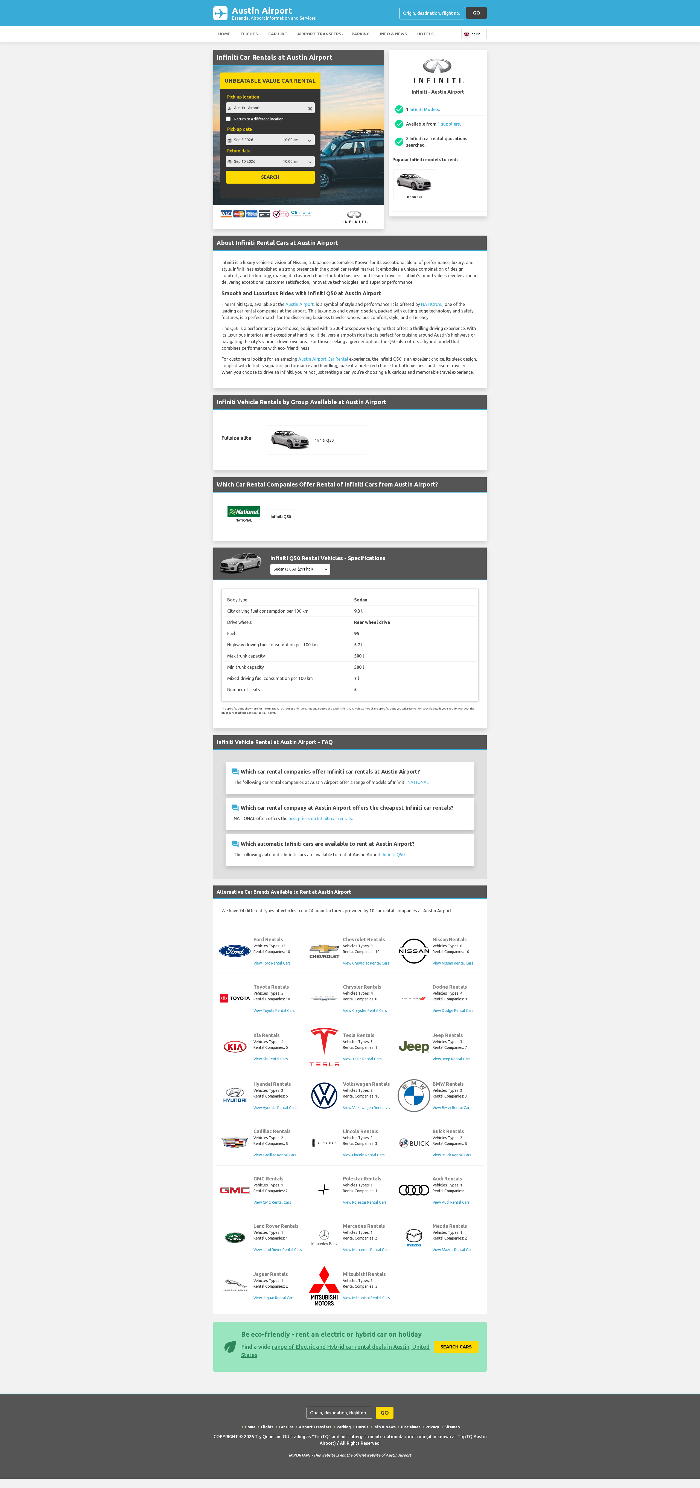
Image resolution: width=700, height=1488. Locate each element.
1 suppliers (449, 123)
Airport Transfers (319, 33)
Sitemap (452, 1427)
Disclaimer (410, 1427)
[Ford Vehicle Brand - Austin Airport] (234, 951)
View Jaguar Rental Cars (273, 1298)
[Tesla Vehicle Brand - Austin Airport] (324, 1047)
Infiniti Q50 (394, 854)
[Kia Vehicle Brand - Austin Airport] (234, 1047)
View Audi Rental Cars (451, 1202)
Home (224, 33)
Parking (361, 33)
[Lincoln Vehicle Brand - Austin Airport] (324, 1143)
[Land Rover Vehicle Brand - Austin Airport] (234, 1237)
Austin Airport (274, 13)
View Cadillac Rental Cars (274, 1155)
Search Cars (456, 1346)
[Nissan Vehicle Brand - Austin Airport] (414, 951)
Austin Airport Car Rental (323, 359)
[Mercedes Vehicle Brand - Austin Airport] (324, 1237)
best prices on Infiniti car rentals (320, 818)
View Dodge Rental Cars (453, 1010)
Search (270, 177)
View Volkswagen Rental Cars (368, 1107)
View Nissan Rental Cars (453, 963)
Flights (249, 33)
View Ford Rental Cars (272, 963)
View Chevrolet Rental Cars (366, 963)
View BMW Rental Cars (452, 1107)
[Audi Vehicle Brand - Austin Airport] (414, 1190)
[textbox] (270, 107)
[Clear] (310, 108)
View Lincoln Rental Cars (364, 1155)
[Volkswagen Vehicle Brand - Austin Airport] (324, 1095)
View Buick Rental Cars (452, 1155)
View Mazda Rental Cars (453, 1249)
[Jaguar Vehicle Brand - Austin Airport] (234, 1285)
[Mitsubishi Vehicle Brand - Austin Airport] (324, 1285)
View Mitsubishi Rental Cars (366, 1298)
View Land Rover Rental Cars (277, 1249)
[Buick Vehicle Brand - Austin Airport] (414, 1143)
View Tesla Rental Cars (362, 1059)
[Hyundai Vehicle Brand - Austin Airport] (234, 1095)
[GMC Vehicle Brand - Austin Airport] (234, 1190)
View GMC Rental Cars (272, 1202)
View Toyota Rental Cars (274, 1010)
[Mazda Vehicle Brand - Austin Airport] (414, 1237)
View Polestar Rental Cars (365, 1202)
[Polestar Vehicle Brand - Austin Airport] (324, 1190)
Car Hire (277, 33)
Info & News (393, 33)
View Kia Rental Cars (270, 1059)
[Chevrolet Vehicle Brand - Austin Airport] (324, 951)
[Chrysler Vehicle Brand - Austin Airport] (324, 998)
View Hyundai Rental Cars (275, 1107)
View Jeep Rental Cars (452, 1059)
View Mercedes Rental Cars (366, 1249)
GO (476, 12)
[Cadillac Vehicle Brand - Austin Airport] (234, 1143)
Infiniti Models (424, 109)
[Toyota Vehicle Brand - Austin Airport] (234, 998)
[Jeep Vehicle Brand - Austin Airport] (414, 1047)
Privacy (432, 1427)
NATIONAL (431, 304)
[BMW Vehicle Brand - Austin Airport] (414, 1095)
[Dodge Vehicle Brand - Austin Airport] (414, 998)
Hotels (425, 33)
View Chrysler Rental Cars (365, 1010)
